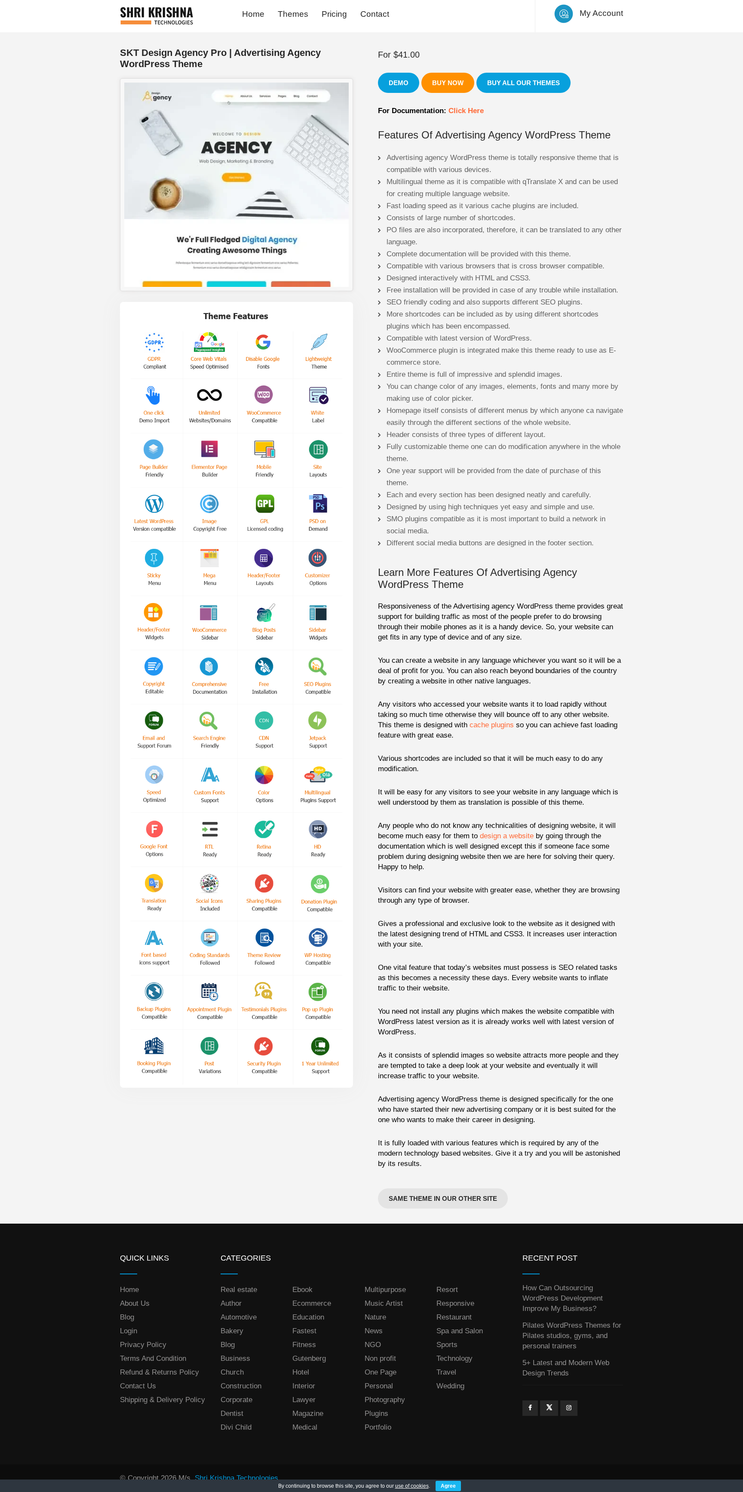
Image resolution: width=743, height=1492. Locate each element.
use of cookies (412, 1486)
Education (308, 1317)
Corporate (236, 1400)
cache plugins (492, 725)
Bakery (232, 1331)
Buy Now (448, 82)
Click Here (466, 111)
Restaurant (454, 1317)
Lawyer (304, 1400)
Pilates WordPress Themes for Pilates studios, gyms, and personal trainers (571, 1335)
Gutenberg (309, 1358)
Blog (127, 1317)
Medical (304, 1427)
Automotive (239, 1317)
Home (253, 13)
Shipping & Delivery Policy (162, 1400)
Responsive (455, 1303)
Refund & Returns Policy (159, 1372)
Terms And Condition (153, 1358)
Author (231, 1303)
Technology (454, 1358)
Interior (303, 1386)
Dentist (232, 1413)
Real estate (239, 1290)
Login (128, 1331)
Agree (448, 1486)
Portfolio (378, 1427)
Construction (241, 1386)
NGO (373, 1345)
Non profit (380, 1358)
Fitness (304, 1345)
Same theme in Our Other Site (443, 1198)
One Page (380, 1372)
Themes (293, 13)
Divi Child (236, 1427)
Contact (374, 13)
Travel (446, 1372)
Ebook (302, 1290)
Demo (398, 82)
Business (235, 1358)
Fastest (304, 1331)
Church (232, 1372)
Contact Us (138, 1386)
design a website (507, 836)
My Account (601, 13)
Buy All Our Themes (523, 82)
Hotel (300, 1372)
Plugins (376, 1413)
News (374, 1331)
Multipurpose (385, 1290)
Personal (379, 1386)
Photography (385, 1400)
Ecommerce (311, 1303)
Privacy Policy (143, 1345)
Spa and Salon (459, 1331)
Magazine (307, 1413)
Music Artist (384, 1303)
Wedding (450, 1386)
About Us (135, 1303)
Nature (375, 1317)
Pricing (334, 13)
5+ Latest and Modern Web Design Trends (565, 1368)
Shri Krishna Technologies (236, 1478)
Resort (447, 1290)
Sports (446, 1345)
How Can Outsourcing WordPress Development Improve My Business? (562, 1298)
